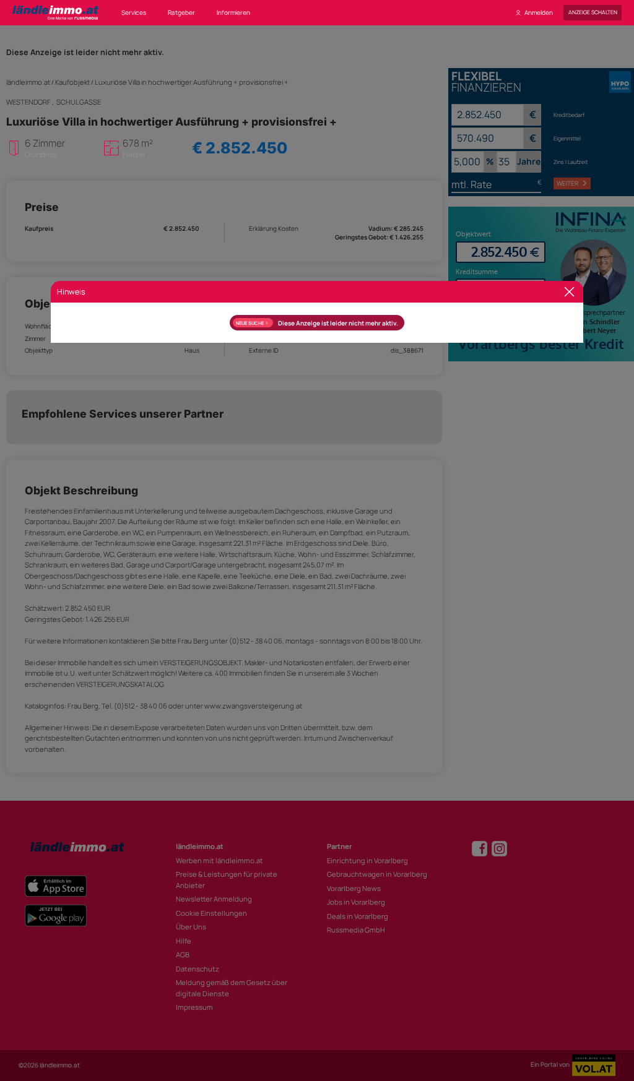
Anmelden (538, 12)
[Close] (569, 291)
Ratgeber (181, 12)
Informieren (233, 12)
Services (133, 12)
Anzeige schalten (592, 12)
